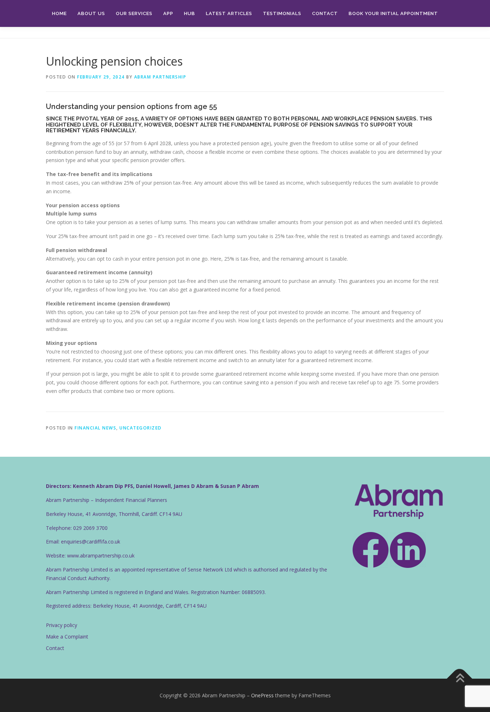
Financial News (95, 428)
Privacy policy (61, 625)
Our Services (134, 13)
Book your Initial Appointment (393, 13)
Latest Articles (229, 13)
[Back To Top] (459, 678)
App (168, 13)
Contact (325, 13)
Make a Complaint (67, 636)
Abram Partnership (160, 77)
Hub (189, 13)
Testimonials (282, 13)
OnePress (262, 695)
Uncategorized (140, 428)
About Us (91, 13)
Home (59, 13)
